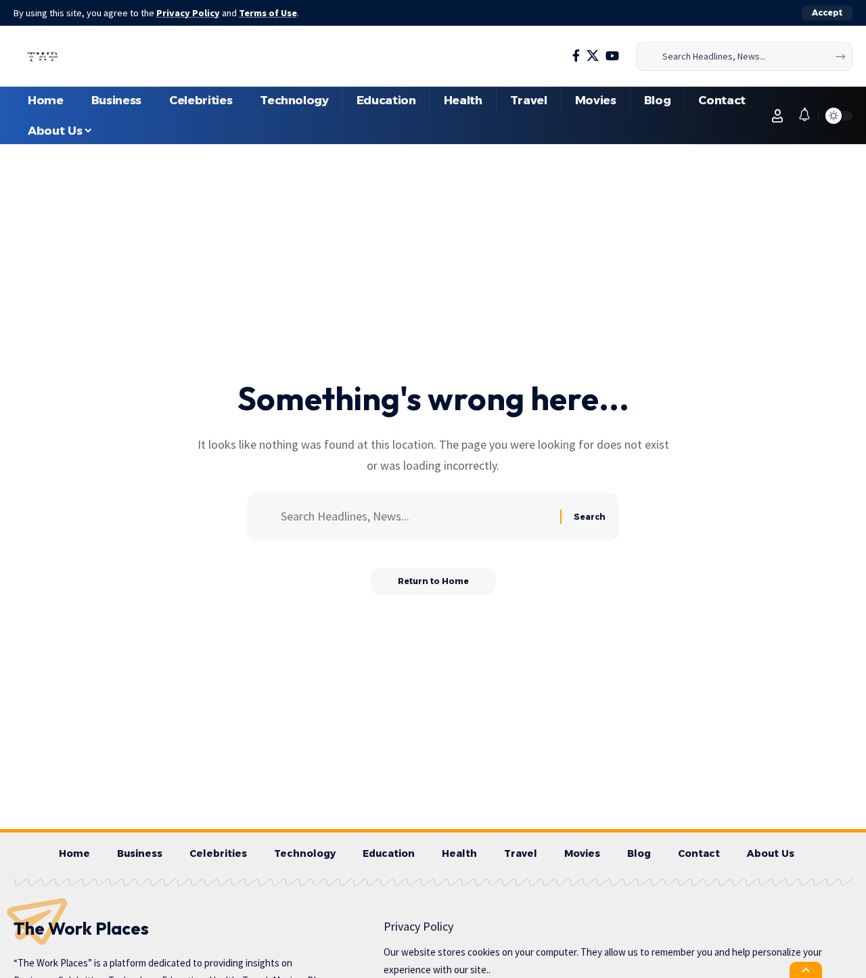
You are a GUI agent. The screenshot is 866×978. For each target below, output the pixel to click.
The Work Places (81, 928)
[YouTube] (612, 55)
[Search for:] (415, 517)
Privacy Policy (188, 13)
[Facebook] (576, 55)
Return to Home (433, 581)
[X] (592, 55)
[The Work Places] (43, 56)
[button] (827, 12)
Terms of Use (268, 13)
